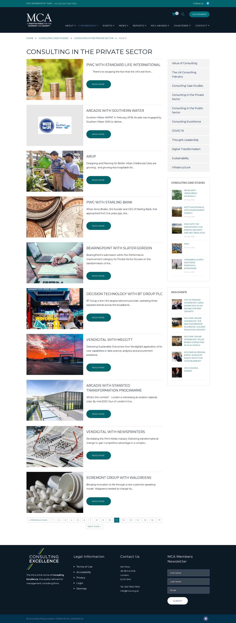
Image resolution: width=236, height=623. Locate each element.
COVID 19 (178, 130)
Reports (138, 25)
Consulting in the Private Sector (94, 38)
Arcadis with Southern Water (115, 111)
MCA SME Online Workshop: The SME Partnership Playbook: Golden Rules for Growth (194, 324)
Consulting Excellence (186, 121)
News (122, 25)
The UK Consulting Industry (184, 74)
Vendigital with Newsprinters (115, 432)
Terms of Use (84, 566)
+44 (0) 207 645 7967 (65, 3)
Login (79, 583)
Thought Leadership (185, 139)
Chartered (181, 25)
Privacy (80, 577)
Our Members (199, 14)
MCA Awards (159, 25)
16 (152, 520)
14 (138, 520)
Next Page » (94, 526)
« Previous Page (38, 520)
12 (124, 520)
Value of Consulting (184, 63)
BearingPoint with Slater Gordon (119, 248)
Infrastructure (181, 167)
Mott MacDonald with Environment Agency (194, 210)
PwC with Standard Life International (123, 65)
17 (159, 520)
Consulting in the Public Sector (187, 110)
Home (29, 38)
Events (107, 25)
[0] (174, 15)
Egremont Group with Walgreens (118, 478)
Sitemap (81, 588)
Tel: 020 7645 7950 (130, 586)
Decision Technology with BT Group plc (124, 294)
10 (110, 520)
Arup (91, 156)
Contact (201, 25)
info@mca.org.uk (129, 591)
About (69, 25)
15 (145, 520)
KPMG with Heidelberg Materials (190, 193)
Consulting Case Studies (54, 38)
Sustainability (180, 158)
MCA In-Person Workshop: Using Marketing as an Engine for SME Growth (194, 306)
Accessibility (83, 572)
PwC (186, 244)
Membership (88, 25)
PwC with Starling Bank (109, 202)
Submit (177, 601)
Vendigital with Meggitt (109, 340)
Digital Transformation (186, 149)
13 (131, 520)
